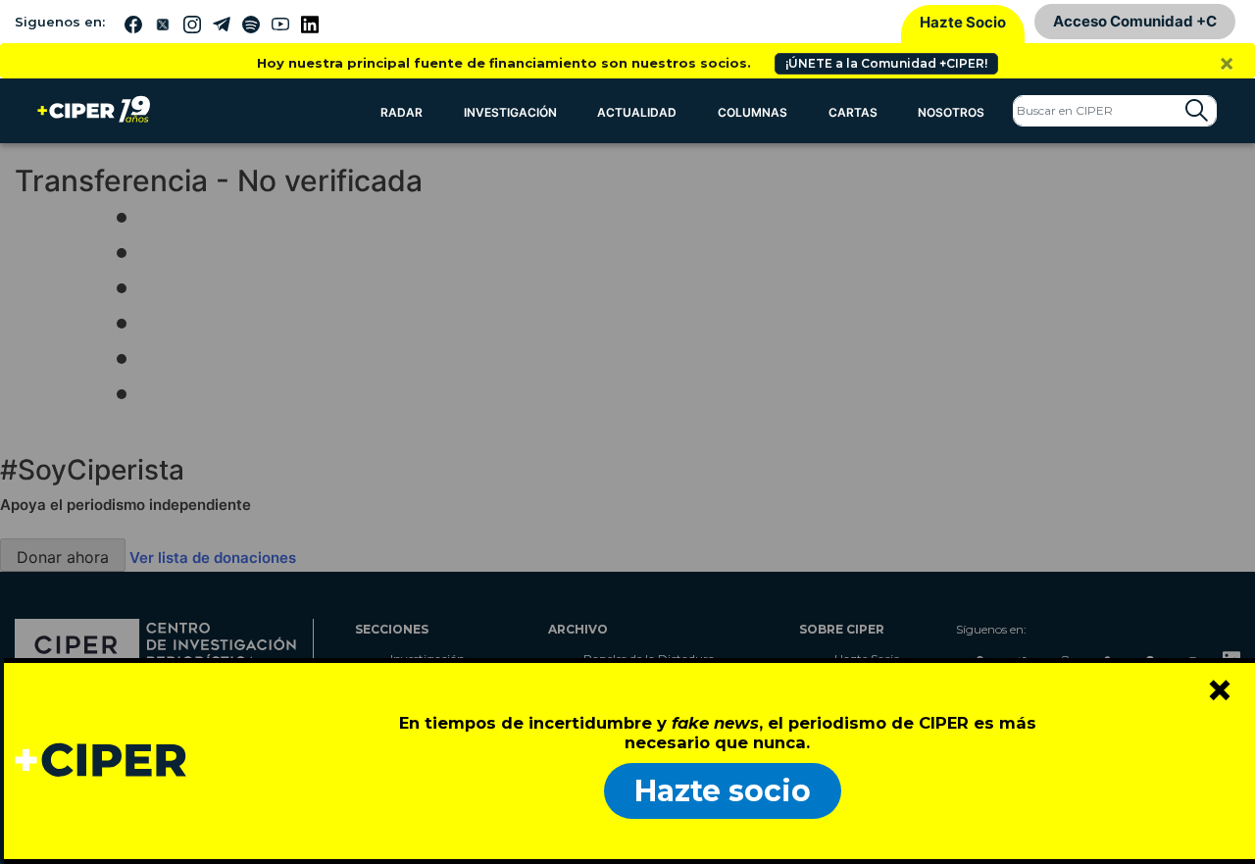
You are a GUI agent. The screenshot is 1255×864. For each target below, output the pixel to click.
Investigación (510, 112)
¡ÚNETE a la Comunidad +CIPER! (886, 63)
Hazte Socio (963, 22)
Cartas (853, 112)
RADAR (401, 112)
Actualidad (637, 112)
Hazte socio (722, 791)
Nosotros (951, 112)
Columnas (752, 112)
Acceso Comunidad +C (1135, 21)
